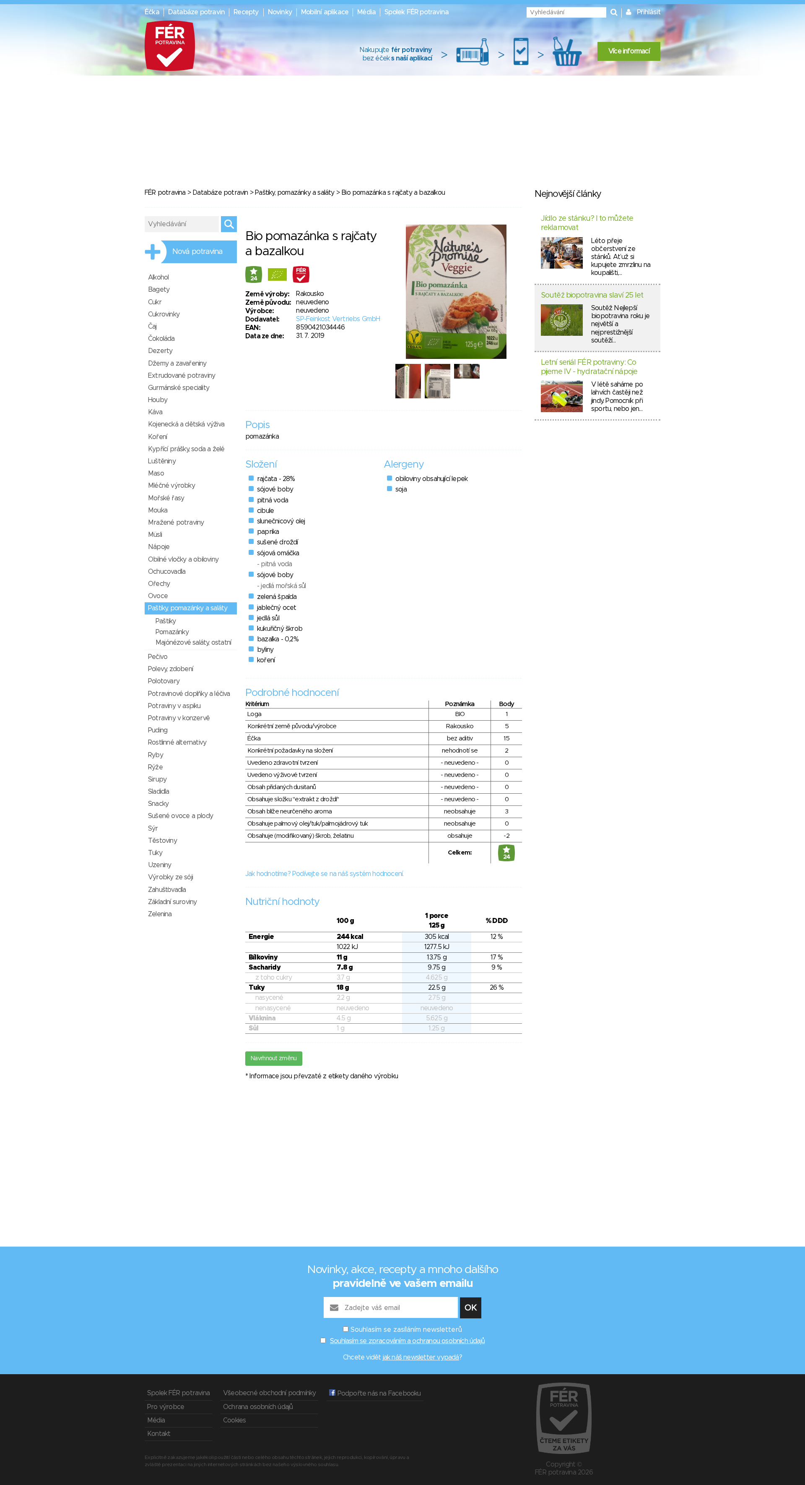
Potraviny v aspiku (174, 706)
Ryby (155, 755)
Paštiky (166, 621)
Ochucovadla (166, 571)
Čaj (152, 326)
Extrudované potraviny (181, 375)
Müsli (155, 534)
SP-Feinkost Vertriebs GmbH (338, 319)
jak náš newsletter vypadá (421, 1357)
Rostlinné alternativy (177, 742)
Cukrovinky (163, 314)
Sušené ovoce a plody (180, 816)
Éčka (152, 12)
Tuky (155, 853)
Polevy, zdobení (170, 669)
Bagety (158, 289)
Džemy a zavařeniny (177, 363)
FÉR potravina (165, 192)
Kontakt (158, 1433)
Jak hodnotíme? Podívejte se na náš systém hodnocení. (324, 874)
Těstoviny (162, 840)
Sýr (153, 828)
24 (253, 279)
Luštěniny (162, 461)
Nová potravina (197, 252)
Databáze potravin (196, 12)
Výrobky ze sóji (170, 877)
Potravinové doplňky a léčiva (189, 693)
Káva (155, 412)
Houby (157, 400)
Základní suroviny (172, 902)
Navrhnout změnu (274, 1058)
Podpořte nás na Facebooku (378, 1393)
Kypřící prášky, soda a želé (186, 449)
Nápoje (158, 547)
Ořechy (159, 583)
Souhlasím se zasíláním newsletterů (406, 1329)
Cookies (234, 1420)
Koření (157, 437)
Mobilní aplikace (324, 12)
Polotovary (163, 681)
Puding (157, 730)
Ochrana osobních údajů (258, 1407)
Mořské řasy (166, 498)
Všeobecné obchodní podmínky (269, 1393)
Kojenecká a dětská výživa (186, 424)
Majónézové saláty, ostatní (193, 642)
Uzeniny (159, 865)
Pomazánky (172, 632)
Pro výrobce (165, 1407)
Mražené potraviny (176, 522)
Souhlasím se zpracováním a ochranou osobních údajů (407, 1341)
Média (366, 12)
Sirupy (157, 779)
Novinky (280, 12)
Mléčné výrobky (171, 485)
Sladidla (158, 791)
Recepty (246, 12)
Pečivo (157, 657)
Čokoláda (161, 338)
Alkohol (158, 277)
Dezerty (160, 351)
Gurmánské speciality (178, 387)
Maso (156, 473)
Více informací (628, 51)
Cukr (154, 302)
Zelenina (160, 914)
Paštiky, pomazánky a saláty (294, 192)
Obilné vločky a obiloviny (183, 559)
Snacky (158, 803)
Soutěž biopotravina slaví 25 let (592, 295)
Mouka (157, 510)
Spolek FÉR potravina (416, 12)
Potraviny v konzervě (179, 718)
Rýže (155, 767)
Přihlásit (648, 12)
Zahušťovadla (167, 889)
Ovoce (158, 596)
